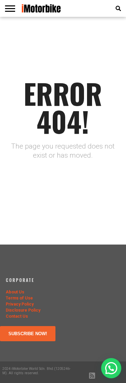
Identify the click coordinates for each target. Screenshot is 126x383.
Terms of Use (19, 297)
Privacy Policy (20, 304)
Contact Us (17, 316)
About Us (15, 291)
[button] (111, 368)
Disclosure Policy (23, 310)
